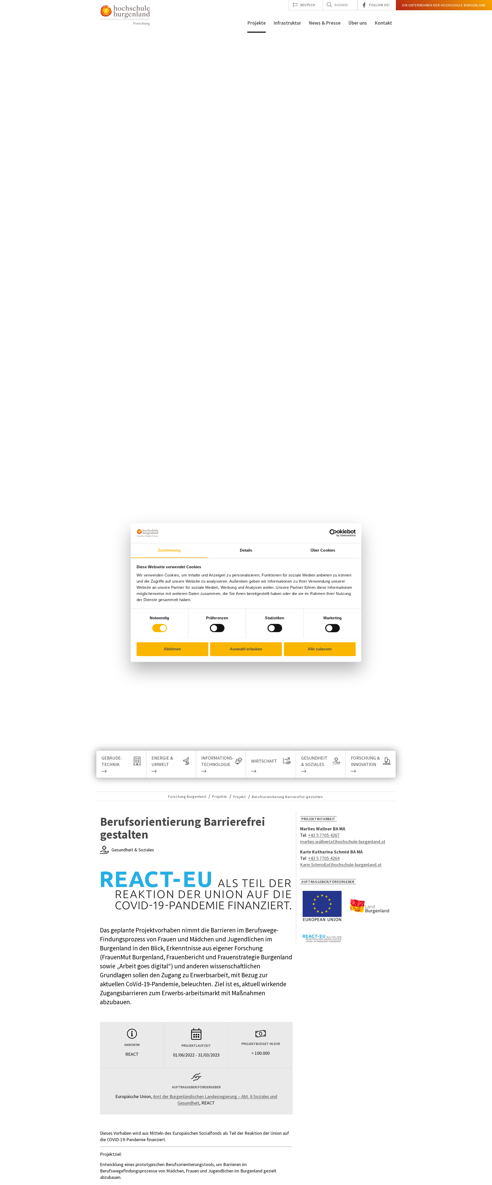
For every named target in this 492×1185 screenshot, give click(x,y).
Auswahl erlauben (246, 649)
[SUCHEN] (329, 4)
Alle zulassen (320, 649)
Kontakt (383, 23)
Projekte (256, 23)
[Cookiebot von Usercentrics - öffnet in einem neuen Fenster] (333, 533)
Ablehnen (172, 649)
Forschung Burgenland (187, 796)
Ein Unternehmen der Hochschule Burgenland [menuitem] (444, 5)
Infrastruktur (287, 23)
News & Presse (325, 23)
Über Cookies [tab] (323, 550)
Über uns (357, 23)
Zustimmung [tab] (169, 550)
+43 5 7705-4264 (324, 858)
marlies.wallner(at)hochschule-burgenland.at (342, 841)
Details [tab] (246, 550)
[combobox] (340, 5)
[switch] (214, 628)
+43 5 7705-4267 (324, 835)
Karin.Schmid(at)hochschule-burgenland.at (341, 865)
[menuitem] (306, 5)
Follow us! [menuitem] (379, 5)
